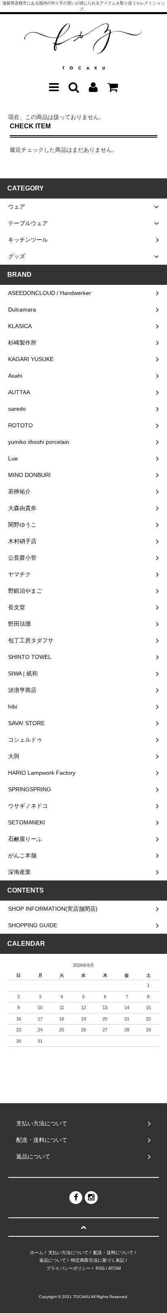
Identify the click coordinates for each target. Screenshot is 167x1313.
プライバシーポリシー (68, 1268)
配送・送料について (113, 1252)
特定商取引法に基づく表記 (97, 1260)
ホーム (36, 1252)
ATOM (114, 1268)
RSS (100, 1268)
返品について (52, 1260)
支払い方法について (68, 1252)
